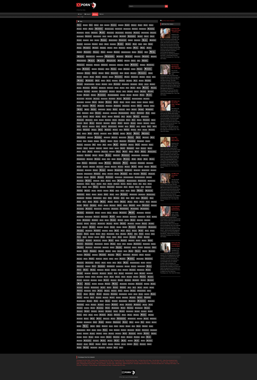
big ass (81, 56)
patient (107, 243)
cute (116, 102)
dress (92, 116)
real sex (81, 266)
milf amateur (140, 212)
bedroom (110, 52)
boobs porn (80, 73)
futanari (79, 141)
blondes (143, 64)
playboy (94, 251)
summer (80, 311)
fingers (94, 129)
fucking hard (107, 137)
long (97, 201)
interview (149, 177)
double (98, 113)
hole (146, 159)
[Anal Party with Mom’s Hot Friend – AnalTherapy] (165, 37)
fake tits (127, 123)
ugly (111, 330)
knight (94, 190)
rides (86, 269)
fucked (146, 133)
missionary (87, 220)
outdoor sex (97, 240)
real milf (149, 262)
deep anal (101, 105)
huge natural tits (89, 173)
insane (87, 177)
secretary (114, 280)
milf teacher (133, 216)
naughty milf (89, 230)
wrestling (117, 344)
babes (128, 44)
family (133, 123)
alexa (152, 25)
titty (99, 326)
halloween (81, 155)
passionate (89, 243)
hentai (127, 159)
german (80, 144)
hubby (96, 170)
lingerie (145, 198)
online (109, 237)
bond (121, 69)
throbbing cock (88, 322)
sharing (80, 287)
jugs (90, 186)
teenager (151, 314)
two (106, 330)
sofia (141, 294)
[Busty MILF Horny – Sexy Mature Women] (165, 146)
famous (140, 123)
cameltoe (115, 80)
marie (126, 205)
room (149, 269)
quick (104, 262)
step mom (132, 300)
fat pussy (92, 126)
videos (154, 333)
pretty (142, 254)
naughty (81, 230)
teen (144, 314)
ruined (121, 273)
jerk (105, 183)
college (87, 91)
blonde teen (150, 64)
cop (124, 91)
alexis (80, 28)
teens (87, 318)
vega (106, 333)
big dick (146, 56)
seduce (121, 280)
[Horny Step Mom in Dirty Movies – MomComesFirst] (165, 215)
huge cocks (137, 170)
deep (93, 105)
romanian (126, 269)
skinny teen (88, 290)
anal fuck (137, 32)
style (108, 307)
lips (152, 198)
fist (121, 129)
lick (110, 198)
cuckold (136, 94)
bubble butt (135, 76)
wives (143, 340)
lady (112, 190)
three (113, 318)
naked (93, 227)
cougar (143, 91)
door (92, 113)
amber (88, 32)
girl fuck (131, 144)
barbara (110, 47)
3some (86, 25)
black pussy (113, 64)
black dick (90, 64)
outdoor (81, 240)
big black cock (91, 56)
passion (81, 243)
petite (119, 247)
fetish (133, 126)
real (126, 262)
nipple (153, 230)
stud (151, 304)
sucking (131, 307)
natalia (119, 227)
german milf (88, 144)
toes (111, 326)
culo (143, 94)
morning (110, 223)
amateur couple (110, 28)
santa (107, 276)
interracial (110, 177)
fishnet (115, 129)
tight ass (109, 322)
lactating (106, 190)
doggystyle (150, 109)
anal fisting (129, 32)
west (143, 337)
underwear (146, 330)
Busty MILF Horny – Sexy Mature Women (175, 139)
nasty (113, 227)
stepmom (142, 301)
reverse (134, 266)
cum (150, 95)
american (95, 32)
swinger (137, 311)
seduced (128, 280)
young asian (94, 347)
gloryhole (92, 148)
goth (138, 148)
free (90, 133)
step (108, 301)
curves (101, 102)
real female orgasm (135, 262)
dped (154, 113)
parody (144, 240)
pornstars (80, 254)
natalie (125, 227)
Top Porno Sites (110, 363)
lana (118, 190)
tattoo (97, 314)
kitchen (87, 190)
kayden (131, 186)
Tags (96, 14)
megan (98, 212)
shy (130, 287)
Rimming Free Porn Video (132, 362)
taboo (80, 314)
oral (120, 237)
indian (144, 173)
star (97, 300)
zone (122, 347)
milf (132, 212)
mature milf (90, 212)
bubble (127, 76)
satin (124, 276)
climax (122, 87)
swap (116, 311)
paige (118, 240)
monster (94, 223)
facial (114, 123)
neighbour (105, 230)
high (134, 159)
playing (101, 251)
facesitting (107, 123)
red (94, 266)
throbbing (80, 322)
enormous (108, 119)
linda (138, 198)
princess (148, 254)
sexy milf (140, 283)
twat (89, 330)
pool (131, 251)
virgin (91, 337)
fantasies (147, 123)
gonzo (117, 148)
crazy (94, 94)
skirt (94, 290)
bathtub (129, 47)
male (101, 205)
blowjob (87, 69)
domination (86, 113)
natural (133, 227)
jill (140, 183)
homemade (93, 163)
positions (95, 254)
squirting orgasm (81, 300)
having (98, 159)
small (99, 294)
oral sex (126, 237)
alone (91, 28)
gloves (106, 148)
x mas (124, 344)
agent (140, 25)
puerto (106, 258)
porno (145, 251)
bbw (143, 47)
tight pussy (117, 322)
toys (139, 326)
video (147, 333)
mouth (123, 223)
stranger (101, 304)
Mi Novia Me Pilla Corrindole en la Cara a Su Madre (175, 244)
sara (112, 276)
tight (102, 322)
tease (130, 314)
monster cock (101, 223)
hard (109, 155)
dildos (109, 109)
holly (79, 163)
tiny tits (137, 322)
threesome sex (132, 318)
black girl (97, 64)
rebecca (88, 266)
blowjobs (101, 69)
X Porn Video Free (144, 362)
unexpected (154, 330)
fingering (87, 129)
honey (101, 163)
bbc (136, 47)
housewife (81, 170)
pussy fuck (149, 258)
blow (79, 69)
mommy (80, 223)
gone (112, 148)
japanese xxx (81, 183)
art (92, 40)
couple (151, 91)
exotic (140, 119)
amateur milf (119, 28)
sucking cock (139, 307)
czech (128, 102)
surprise (94, 311)
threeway (140, 318)
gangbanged (141, 141)
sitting (152, 287)
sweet (122, 311)
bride (92, 76)
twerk (94, 330)
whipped (96, 340)
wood (86, 344)
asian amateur (114, 40)
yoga (80, 347)
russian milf (150, 273)
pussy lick (81, 262)
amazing (152, 28)
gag (85, 141)
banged (96, 47)
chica (141, 84)
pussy (132, 258)
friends (123, 133)
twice (100, 330)
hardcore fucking (136, 155)
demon (134, 105)
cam (109, 80)
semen (143, 280)
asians (131, 40)
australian (113, 44)
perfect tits (106, 247)
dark (152, 102)
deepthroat (118, 105)
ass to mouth (88, 44)
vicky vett (133, 333)
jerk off (123, 183)
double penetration (124, 113)
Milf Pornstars (119, 363)
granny (144, 148)
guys (125, 151)
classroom (111, 87)
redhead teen (120, 266)
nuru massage (111, 233)
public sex (99, 258)
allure (86, 28)
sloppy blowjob (142, 290)
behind (117, 52)
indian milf (152, 173)
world (105, 344)
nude (87, 233)
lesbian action (134, 194)
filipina (144, 126)
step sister (152, 300)
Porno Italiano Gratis (81, 362)
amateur (99, 28)
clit (127, 87)
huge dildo (80, 173)
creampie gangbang (113, 94)
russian (142, 273)
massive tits (107, 208)
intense (101, 177)
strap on (108, 304)
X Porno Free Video (154, 362)
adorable (121, 25)
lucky (130, 201)
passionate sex (99, 243)
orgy (141, 237)
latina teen (81, 194)
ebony (137, 116)
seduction (136, 280)
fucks (131, 137)
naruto (107, 227)
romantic (133, 269)
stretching (129, 304)
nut (117, 233)
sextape (94, 283)
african (134, 25)
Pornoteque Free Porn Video (83, 360)
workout (98, 344)
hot (126, 163)
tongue (128, 326)
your (116, 347)
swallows (109, 311)
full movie (146, 137)
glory (86, 148)
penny (154, 243)
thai (93, 318)
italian (89, 180)
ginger (110, 144)
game (103, 141)
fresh (110, 133)
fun (153, 137)
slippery (126, 290)
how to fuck (88, 170)
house (154, 166)
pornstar (152, 251)
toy (133, 326)
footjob (145, 129)
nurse (98, 233)
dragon (79, 116)
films (155, 126)
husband (124, 173)
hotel (80, 166)
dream (86, 116)
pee (124, 243)
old (79, 237)
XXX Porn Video (164, 362)
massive (89, 208)
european (122, 119)
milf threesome (142, 216)
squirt (140, 297)
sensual (151, 280)
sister (140, 287)
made (80, 205)
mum (79, 227)
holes (152, 159)
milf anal (148, 212)
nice (129, 230)
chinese (152, 84)
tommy (122, 326)
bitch (134, 60)
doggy (141, 109)
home (85, 163)
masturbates (125, 208)
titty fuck (105, 326)
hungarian (111, 173)
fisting (127, 129)
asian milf (123, 40)
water (124, 337)
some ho (86, 297)
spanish (99, 297)
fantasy (153, 123)
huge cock (129, 170)
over (112, 240)
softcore (147, 294)
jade (103, 180)
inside (93, 177)
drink (105, 116)
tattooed (103, 314)
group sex (105, 151)
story (88, 304)
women (80, 344)
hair (137, 151)
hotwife (147, 166)
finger (80, 129)
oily (153, 233)
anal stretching (98, 36)
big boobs (110, 56)
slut (80, 294)
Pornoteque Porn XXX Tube (106, 360)
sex (81, 283)
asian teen (138, 40)
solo (154, 294)
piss (155, 247)
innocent (80, 177)
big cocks (138, 56)
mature (81, 212)
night (141, 230)
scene (143, 276)
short (110, 287)
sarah (118, 276)
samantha (100, 276)
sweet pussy (130, 311)
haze (104, 159)
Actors (102, 14)
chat (111, 84)
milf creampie (89, 216)
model (113, 220)
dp (148, 113)
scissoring (94, 280)
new (117, 230)
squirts (90, 300)
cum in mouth (81, 98)
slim (121, 290)
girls (138, 144)
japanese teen (152, 180)
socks (131, 294)
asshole (80, 44)
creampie (102, 95)
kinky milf (149, 186)
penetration (138, 243)
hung (105, 173)
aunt (101, 44)
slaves (107, 290)
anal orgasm (80, 36)
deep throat (126, 105)
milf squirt (126, 216)
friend (116, 133)
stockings (81, 304)
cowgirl (87, 94)
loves (123, 201)
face (92, 123)
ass (145, 40)
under (138, 330)
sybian (150, 311)
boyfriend (115, 73)
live (85, 201)
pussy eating (140, 258)
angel (116, 36)
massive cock (98, 208)
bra (122, 73)
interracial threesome (140, 177)
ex (134, 119)
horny (108, 163)
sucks (147, 308)
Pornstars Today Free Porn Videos (142, 363)
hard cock (117, 155)
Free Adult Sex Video (120, 362)
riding (93, 269)
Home (80, 14)
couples (79, 94)
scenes (151, 276)
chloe (80, 87)
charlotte (105, 84)
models (120, 220)
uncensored (131, 330)
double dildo (114, 113)
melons (104, 212)
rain (115, 262)
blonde (135, 64)
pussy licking (90, 262)
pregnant (135, 254)
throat (146, 318)
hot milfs (107, 166)
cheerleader (134, 84)
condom (112, 91)
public (92, 258)
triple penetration (81, 330)
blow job (94, 69)
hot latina (93, 166)
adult (128, 25)
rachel (109, 262)
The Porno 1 (85, 365)
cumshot (127, 98)
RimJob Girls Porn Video (131, 360)
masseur (154, 205)
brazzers (143, 73)
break (151, 73)
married (132, 205)
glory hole (99, 148)
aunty (107, 44)
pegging (130, 243)
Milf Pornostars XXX (128, 363)
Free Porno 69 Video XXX (157, 363)
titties (93, 326)
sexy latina (132, 283)
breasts (86, 76)
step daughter (124, 300)
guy (119, 151)
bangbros (87, 47)
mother (116, 223)
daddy (134, 102)
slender (114, 290)
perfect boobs (98, 247)
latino (89, 194)
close (133, 87)
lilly (128, 198)
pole (126, 251)
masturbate (115, 208)
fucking (99, 137)
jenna (94, 183)
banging (103, 47)
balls (151, 44)
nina (147, 230)
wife (117, 340)
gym (132, 151)
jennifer (99, 183)
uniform (79, 333)
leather (100, 194)
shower (123, 287)
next (123, 230)
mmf (102, 220)
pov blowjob (127, 254)
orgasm (133, 237)
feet (98, 126)
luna (136, 201)
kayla (138, 186)
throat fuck (154, 318)
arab (153, 36)
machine (154, 201)
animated (123, 36)
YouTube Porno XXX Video (144, 360)
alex (146, 25)
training (145, 326)
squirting (148, 297)
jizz (145, 183)
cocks (154, 87)
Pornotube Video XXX (119, 360)
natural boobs (142, 227)
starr (102, 300)
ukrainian (117, 330)
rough (80, 273)
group (90, 151)
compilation (104, 91)
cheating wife (126, 84)
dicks (87, 109)
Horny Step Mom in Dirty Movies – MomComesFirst (175, 208)
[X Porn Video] (87, 5)
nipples (80, 233)
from (130, 133)
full (139, 137)
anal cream (111, 32)
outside (105, 240)
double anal (106, 113)
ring (120, 269)
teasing (136, 314)
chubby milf (103, 87)
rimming (114, 269)
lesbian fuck (142, 194)
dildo (94, 109)
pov (119, 254)
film (149, 126)
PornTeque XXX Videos (170, 363)
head (114, 159)
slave (100, 290)
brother (105, 76)
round (110, 273)
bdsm (149, 47)
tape (91, 314)
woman (150, 340)
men (110, 212)
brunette (119, 76)
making (94, 205)
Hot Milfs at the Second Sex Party (175, 175)
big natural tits (82, 60)
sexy (115, 283)
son (93, 297)
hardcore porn (145, 155)
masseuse (81, 208)
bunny (149, 76)
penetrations (147, 243)
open (115, 237)
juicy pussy (119, 186)
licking (117, 198)
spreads (133, 297)
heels (120, 159)
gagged (90, 141)
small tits (107, 294)
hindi (140, 159)
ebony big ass (145, 116)
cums (120, 98)
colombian (95, 91)
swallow (101, 311)
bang (80, 47)
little (79, 201)
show (116, 287)
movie (145, 223)
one (103, 237)
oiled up (147, 233)
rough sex (103, 273)
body (114, 69)
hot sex (121, 166)
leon (118, 194)
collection (80, 91)
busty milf (90, 80)
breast (80, 76)
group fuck (98, 151)
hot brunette (150, 163)
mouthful (138, 223)
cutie (122, 102)
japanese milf (142, 180)
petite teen (128, 247)
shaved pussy (95, 287)
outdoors (89, 240)
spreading (125, 297)
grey (84, 151)
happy (101, 155)
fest (127, 126)
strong (145, 304)
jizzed (150, 183)
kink (143, 186)
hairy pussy (153, 151)
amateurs (135, 28)
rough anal (88, 273)
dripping (117, 116)
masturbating (135, 208)
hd (109, 159)
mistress (95, 220)
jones (79, 186)
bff (146, 52)
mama (106, 205)
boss (95, 73)
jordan (85, 186)
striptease (138, 304)
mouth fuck (131, 223)
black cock (81, 64)
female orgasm (113, 126)
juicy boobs (111, 186)
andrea (110, 36)
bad (135, 44)
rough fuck (96, 273)
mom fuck (140, 220)
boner (134, 69)
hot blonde (142, 163)
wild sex (130, 340)
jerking (110, 183)
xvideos (130, 344)
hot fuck (85, 166)
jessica (129, 183)
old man (91, 237)
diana (153, 105)
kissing (80, 190)
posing (88, 254)
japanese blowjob (132, 180)
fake (121, 123)
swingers (144, 311)
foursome (152, 129)
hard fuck (90, 159)
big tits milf (112, 60)
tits (86, 326)
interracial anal (119, 177)
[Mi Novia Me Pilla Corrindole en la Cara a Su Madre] (165, 252)
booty (88, 73)
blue (108, 69)
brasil (127, 73)
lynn (148, 201)
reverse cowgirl (141, 266)
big (153, 52)
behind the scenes (126, 52)
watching (117, 337)
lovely (110, 201)
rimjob (108, 269)
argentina (86, 40)
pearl (119, 243)
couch (137, 91)
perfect (81, 247)
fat (79, 126)
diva (129, 109)
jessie (136, 183)
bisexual (127, 60)
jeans (88, 183)
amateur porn (127, 28)
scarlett (136, 276)
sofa (136, 294)
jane (114, 180)
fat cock (85, 126)
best (141, 52)
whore (110, 340)
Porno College (94, 360)
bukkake (142, 76)
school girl (87, 280)
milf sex (119, 216)
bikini (121, 60)
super (87, 311)
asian (104, 40)
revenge (127, 266)
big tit (92, 60)
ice (131, 173)
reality (143, 262)
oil (136, 233)
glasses (79, 148)
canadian (130, 80)
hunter (117, 173)
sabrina (88, 276)
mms (107, 220)
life (123, 198)
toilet (117, 326)
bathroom (122, 47)
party (151, 240)
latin (134, 190)
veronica (111, 333)
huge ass (111, 170)
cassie (141, 80)
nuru (104, 233)
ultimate (124, 330)
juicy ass (103, 186)
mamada (113, 205)
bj (139, 60)
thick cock (107, 318)
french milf (104, 133)
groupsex (112, 151)
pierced (140, 247)
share (153, 283)
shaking (147, 283)
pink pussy (148, 247)
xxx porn (143, 344)
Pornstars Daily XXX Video (118, 365)
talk (86, 314)
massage (146, 205)
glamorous (145, 144)
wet (149, 337)
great (150, 148)
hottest (127, 166)
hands (95, 155)
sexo (88, 283)
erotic (115, 119)
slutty (92, 294)
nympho (123, 233)
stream (115, 304)
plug (114, 251)
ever (129, 119)
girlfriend (124, 144)
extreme (80, 123)
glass (152, 144)
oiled (142, 233)
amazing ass (80, 32)
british (98, 76)
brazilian (134, 73)
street (122, 304)
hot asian (134, 163)
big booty (120, 56)
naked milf (100, 227)
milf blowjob (80, 216)
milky (79, 220)
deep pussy (109, 105)
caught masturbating (90, 84)
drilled (98, 116)
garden (148, 141)
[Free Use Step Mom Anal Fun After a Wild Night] (165, 74)
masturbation (145, 208)
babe (121, 44)
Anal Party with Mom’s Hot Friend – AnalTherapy (175, 30)
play (86, 251)
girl (116, 144)
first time (108, 129)
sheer (103, 287)
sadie (94, 276)
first (101, 129)
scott (101, 280)
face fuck (99, 123)
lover (117, 201)
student (80, 307)
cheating (118, 84)
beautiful (88, 52)
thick (99, 318)
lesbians (89, 198)
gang (116, 141)
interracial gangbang (129, 177)
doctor (134, 109)
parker (138, 240)
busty (81, 80)
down (133, 113)
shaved (87, 287)
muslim (85, 227)
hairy (144, 151)
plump (120, 251)
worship (111, 344)
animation (132, 36)
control (119, 91)
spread (119, 297)
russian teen (80, 276)
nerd (111, 230)
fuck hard (90, 137)
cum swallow (80, 102)
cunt (95, 102)
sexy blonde (123, 283)
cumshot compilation (138, 98)
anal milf (153, 32)
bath (116, 47)
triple (151, 326)
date (79, 105)
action (114, 25)
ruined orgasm (129, 273)
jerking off (117, 183)
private (80, 258)
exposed (147, 119)
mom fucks (148, 220)
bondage (127, 69)
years (150, 344)
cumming (97, 98)
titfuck (148, 322)
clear (117, 87)
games (110, 141)
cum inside (89, 98)
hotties (141, 166)
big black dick (100, 56)
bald (140, 44)
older (85, 237)
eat (123, 116)
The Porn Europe (93, 365)
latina (140, 190)
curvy (109, 102)
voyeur (103, 337)
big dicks (154, 56)
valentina (99, 333)
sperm (112, 297)
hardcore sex (81, 159)
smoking (115, 294)
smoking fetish (123, 294)
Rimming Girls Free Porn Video (88, 363)
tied (95, 322)
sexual (108, 283)
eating (129, 116)
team (124, 314)
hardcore (126, 155)
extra (154, 119)
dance (140, 102)
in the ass (81, 180)
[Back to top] (252, 376)
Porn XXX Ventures (101, 363)
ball (145, 44)
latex (128, 190)
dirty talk (122, 109)
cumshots (147, 98)
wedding (137, 337)
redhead (102, 266)
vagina (92, 333)
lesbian (125, 194)
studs (93, 307)
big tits (102, 60)
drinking (110, 116)
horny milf (117, 163)
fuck (137, 133)
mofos (127, 220)
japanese (121, 180)
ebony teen (89, 119)
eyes (86, 123)
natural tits (153, 227)
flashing (134, 129)
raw (120, 262)
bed (104, 52)
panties (124, 240)
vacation (86, 333)
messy (116, 212)
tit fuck (154, 322)
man (120, 205)
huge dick (154, 170)
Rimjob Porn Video (91, 362)
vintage (79, 337)
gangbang (132, 141)
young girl (110, 347)
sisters (146, 287)
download (141, 113)
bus (154, 76)
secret (106, 280)
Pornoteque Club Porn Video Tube (106, 362)
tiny (132, 322)
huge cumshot (146, 170)
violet (86, 337)
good (123, 148)
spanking (106, 297)
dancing (145, 102)
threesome (122, 318)
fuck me (115, 137)
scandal (129, 276)
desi (140, 105)
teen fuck (80, 318)
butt (98, 80)
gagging (96, 141)
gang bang (123, 141)
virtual (97, 337)
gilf (104, 144)
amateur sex (143, 28)
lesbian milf (81, 198)
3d (80, 25)
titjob (80, 326)
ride (80, 269)
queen (98, 262)
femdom (121, 126)
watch (109, 337)
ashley (97, 40)
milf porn (97, 216)
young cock (102, 347)
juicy (96, 186)
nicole (135, 230)
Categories (88, 14)
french (97, 133)
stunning (101, 308)
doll (79, 113)
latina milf (149, 190)
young (86, 347)
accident (107, 25)
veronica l (119, 333)
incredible (137, 173)
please (108, 251)
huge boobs (119, 170)
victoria (140, 333)
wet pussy (88, 340)
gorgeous (131, 148)
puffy (112, 258)
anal (103, 32)
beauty (96, 52)
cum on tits (105, 98)
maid (86, 205)
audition (95, 44)
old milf (97, 237)
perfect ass (89, 247)
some (80, 297)
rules (137, 273)
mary (139, 205)
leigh (112, 194)
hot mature (100, 166)
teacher (118, 314)
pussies (123, 258)
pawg (113, 243)
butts (104, 80)
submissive (115, 307)
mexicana (123, 212)
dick (80, 109)
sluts (86, 294)
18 (91, 25)
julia (126, 186)
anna (147, 36)
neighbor (98, 230)
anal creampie (120, 32)
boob (140, 69)
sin (134, 287)
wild (124, 340)
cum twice (88, 102)
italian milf (97, 180)
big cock (129, 56)
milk (149, 216)
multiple (152, 223)
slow (149, 290)
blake (127, 64)
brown (111, 76)
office (130, 233)
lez (105, 198)
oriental (147, 237)
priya (86, 258)
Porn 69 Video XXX (157, 360)
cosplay (130, 91)
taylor (110, 314)
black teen (121, 64)
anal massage (145, 32)
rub (116, 273)
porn (138, 251)
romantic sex (141, 269)
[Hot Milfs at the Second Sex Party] (165, 182)
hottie (134, 166)
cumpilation (112, 98)
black (145, 60)
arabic (80, 40)
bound (101, 73)
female (104, 126)
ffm (138, 126)
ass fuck (153, 40)
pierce (135, 247)
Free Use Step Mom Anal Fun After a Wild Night (175, 66)
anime (140, 36)
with (137, 340)
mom (133, 220)
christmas (87, 87)
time (126, 322)
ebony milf (81, 119)
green (79, 151)
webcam (130, 337)
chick (147, 84)
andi (105, 36)
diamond (146, 105)
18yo (97, 25)
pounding (112, 254)
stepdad (115, 300)
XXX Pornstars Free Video (105, 365)
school (80, 280)
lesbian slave (98, 198)
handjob (88, 155)
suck (123, 307)
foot (140, 129)
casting (148, 80)
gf (94, 144)
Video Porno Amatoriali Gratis (170, 360)
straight (94, 304)
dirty (116, 109)
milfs (113, 216)
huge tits (98, 173)
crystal (129, 94)
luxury (142, 201)
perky (113, 247)
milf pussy (105, 216)
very (125, 333)
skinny (80, 290)
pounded (103, 254)
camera (122, 80)
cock (146, 87)
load (90, 201)
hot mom (114, 166)
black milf (105, 64)
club (139, 87)
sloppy (133, 290)
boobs (149, 69)
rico (150, 266)
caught (80, 84)
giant (100, 144)
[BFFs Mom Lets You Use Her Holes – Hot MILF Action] (165, 110)
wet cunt (80, 340)
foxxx (85, 133)
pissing (79, 251)
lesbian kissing (151, 194)
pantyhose (132, 240)
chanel (98, 84)
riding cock (101, 269)
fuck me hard (123, 137)
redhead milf (111, 266)
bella (135, 52)
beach (80, 52)
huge (103, 170)
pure (117, 258)
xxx (137, 344)
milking (154, 216)
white (103, 340)
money (87, 223)
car (136, 80)
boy (108, 73)
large (123, 190)
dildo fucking (102, 109)
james (109, 180)
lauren (94, 194)
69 (102, 25)
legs (107, 194)
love (103, 201)
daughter (86, 105)
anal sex (89, 36)
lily (133, 198)
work (92, 344)
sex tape (101, 283)
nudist (93, 233)
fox (79, 133)
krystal (100, 190)
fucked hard (82, 137)
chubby (95, 87)
